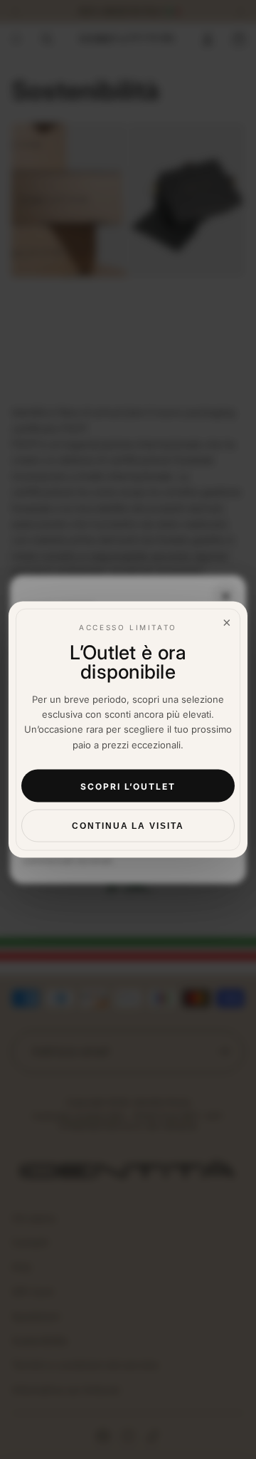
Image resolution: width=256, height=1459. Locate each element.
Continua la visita (128, 826)
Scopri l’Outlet (128, 785)
